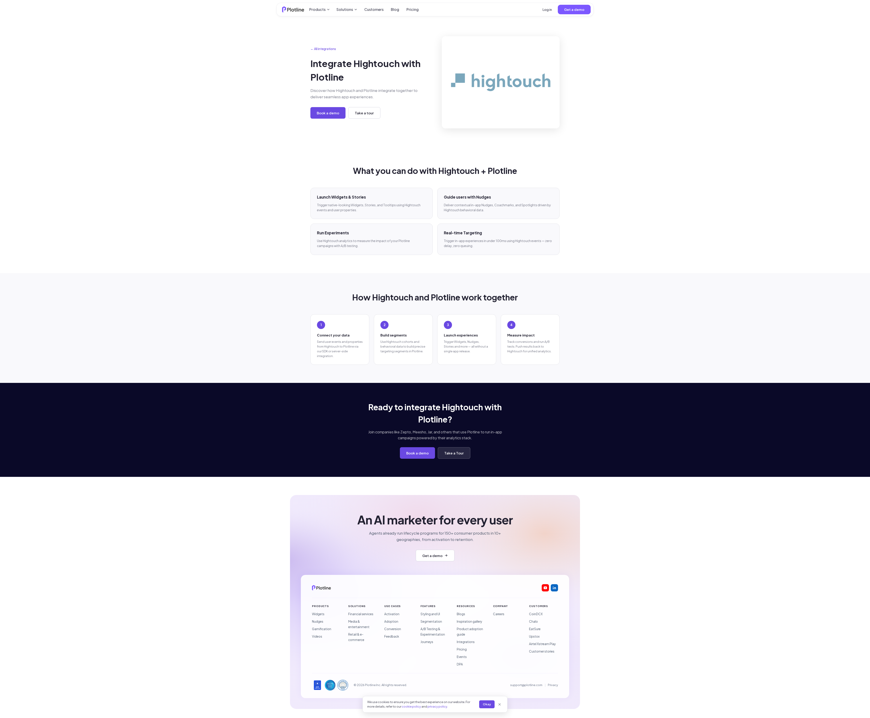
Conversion (392, 629)
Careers (498, 614)
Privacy (553, 685)
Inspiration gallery (469, 621)
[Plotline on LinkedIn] (554, 587)
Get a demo (574, 9)
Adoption (391, 621)
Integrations (466, 642)
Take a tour (364, 113)
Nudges (317, 621)
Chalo (533, 621)
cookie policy (411, 706)
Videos (317, 636)
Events (462, 657)
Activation (391, 614)
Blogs (461, 614)
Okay (487, 704)
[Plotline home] (293, 9)
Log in (547, 9)
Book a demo (328, 113)
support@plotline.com (526, 685)
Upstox (534, 636)
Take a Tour (454, 453)
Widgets (318, 614)
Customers (374, 9)
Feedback (391, 636)
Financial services (360, 614)
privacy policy (437, 706)
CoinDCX (536, 614)
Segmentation (431, 621)
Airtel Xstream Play (542, 644)
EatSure (535, 629)
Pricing (412, 9)
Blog (395, 9)
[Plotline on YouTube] (545, 587)
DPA (460, 664)
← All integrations (323, 49)
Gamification (321, 629)
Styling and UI (430, 614)
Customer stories (541, 651)
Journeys (426, 642)
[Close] (499, 704)
